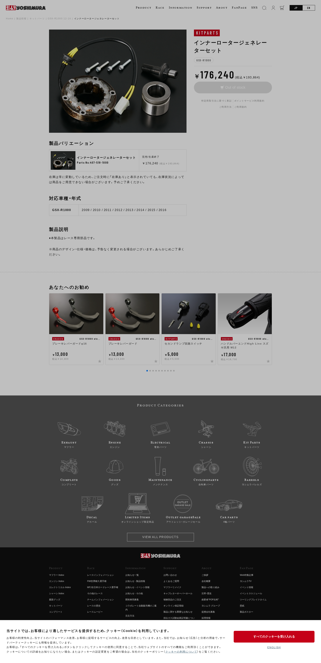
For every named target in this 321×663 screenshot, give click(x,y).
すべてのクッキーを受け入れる (274, 636)
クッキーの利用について (181, 651)
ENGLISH (274, 647)
